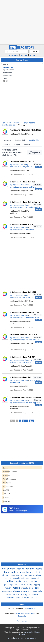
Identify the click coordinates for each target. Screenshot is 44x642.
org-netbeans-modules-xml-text (23, 187)
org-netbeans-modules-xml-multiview (25, 207)
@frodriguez (31, 608)
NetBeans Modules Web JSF (23, 357)
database (37, 575)
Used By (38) (34, 140)
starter (35, 594)
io (32, 581)
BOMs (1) (7, 144)
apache (20, 568)
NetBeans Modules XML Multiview (26, 202)
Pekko (33, 613)
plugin (16, 591)
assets (39, 568)
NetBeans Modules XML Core (25, 130)
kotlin (22, 584)
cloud (12, 575)
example (16, 578)
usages (37, 164)
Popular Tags (22, 564)
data (30, 575)
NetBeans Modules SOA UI (22, 224)
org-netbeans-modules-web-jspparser (25, 402)
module (24, 588)
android (11, 568)
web (26, 597)
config (19, 575)
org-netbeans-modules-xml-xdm (21, 296)
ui (22, 598)
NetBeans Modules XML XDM (24, 292)
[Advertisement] (22, 22)
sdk (40, 591)
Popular (24, 55)
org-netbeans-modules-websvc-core (24, 317)
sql (30, 594)
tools (18, 598)
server (9, 594)
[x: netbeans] (7, 81)
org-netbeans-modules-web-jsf (21, 361)
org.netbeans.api (15, 123)
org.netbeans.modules (19, 185)
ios (35, 581)
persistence (7, 591)
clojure (5, 575)
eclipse (8, 578)
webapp (33, 598)
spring (24, 594)
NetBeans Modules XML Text (23, 182)
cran (25, 575)
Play (22, 613)
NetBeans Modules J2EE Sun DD (24, 335)
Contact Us (18, 638)
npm (31, 588)
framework (35, 578)
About (32, 55)
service (16, 594)
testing (11, 597)
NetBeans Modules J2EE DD (22, 161)
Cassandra (22, 616)
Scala (17, 613)
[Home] (22, 49)
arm (32, 568)
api (27, 568)
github (11, 581)
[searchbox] (17, 51)
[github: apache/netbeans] (4, 81)
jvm (16, 584)
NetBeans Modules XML (21, 377)
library (30, 584)
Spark (27, 613)
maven (8, 588)
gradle (19, 581)
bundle (30, 572)
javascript (9, 584)
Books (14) (28, 144)
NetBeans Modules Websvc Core (25, 312)
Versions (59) (20, 140)
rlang (35, 591)
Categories (13, 55)
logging (37, 585)
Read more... (22, 621)
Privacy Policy (30, 638)
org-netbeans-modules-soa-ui (22, 229)
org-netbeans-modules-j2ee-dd (21, 166)
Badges (17, 144)
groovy (26, 581)
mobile (16, 588)
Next (31, 421)
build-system (18, 572)
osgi (37, 588)
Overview (7, 140)
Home (4, 123)
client (37, 572)
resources (26, 591)
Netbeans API (8, 67)
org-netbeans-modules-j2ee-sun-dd (24, 340)
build (7, 572)
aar (4, 568)
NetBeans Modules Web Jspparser (26, 397)
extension (25, 578)
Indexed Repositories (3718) (22, 463)
